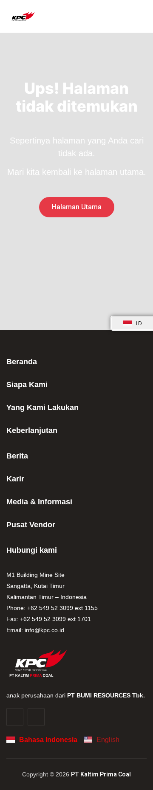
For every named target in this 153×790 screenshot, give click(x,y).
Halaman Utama (77, 207)
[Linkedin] (36, 716)
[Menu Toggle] (123, 16)
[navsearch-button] (138, 16)
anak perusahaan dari (75, 695)
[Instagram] (14, 716)
